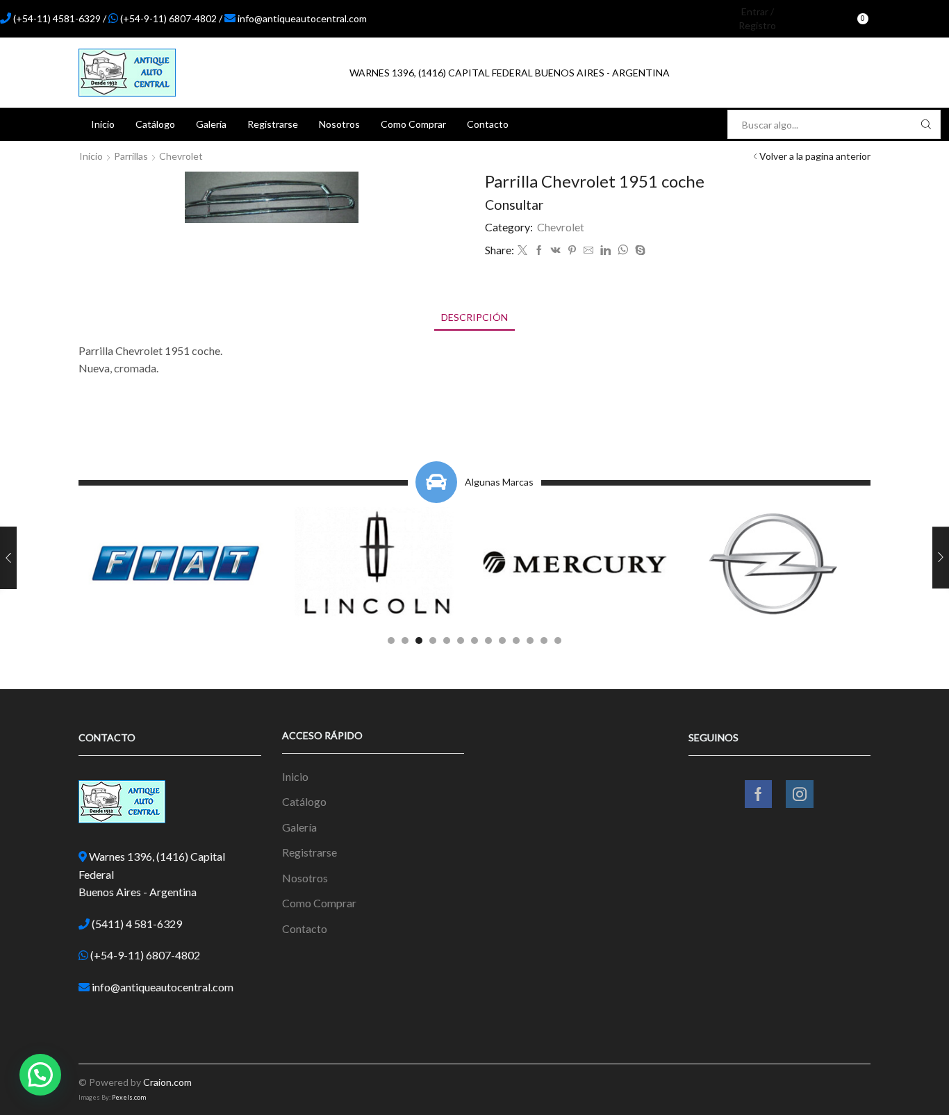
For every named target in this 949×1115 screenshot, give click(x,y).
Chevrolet (181, 156)
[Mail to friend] (588, 250)
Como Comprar (413, 124)
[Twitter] (522, 250)
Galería (211, 124)
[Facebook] (894, 18)
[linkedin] (605, 250)
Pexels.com (129, 1097)
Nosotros (339, 124)
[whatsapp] (623, 250)
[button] (391, 640)
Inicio (103, 124)
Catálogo (155, 124)
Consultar (514, 205)
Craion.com (167, 1082)
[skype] (638, 250)
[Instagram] (918, 18)
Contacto (488, 124)
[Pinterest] (572, 250)
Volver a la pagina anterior (814, 156)
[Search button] (926, 124)
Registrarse (272, 124)
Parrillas (131, 156)
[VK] (555, 250)
